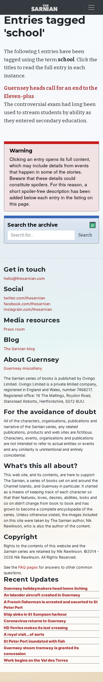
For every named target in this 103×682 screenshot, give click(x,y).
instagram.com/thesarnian (28, 309)
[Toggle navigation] (91, 7)
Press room (14, 329)
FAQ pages (28, 567)
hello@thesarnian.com (24, 278)
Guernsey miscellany (23, 368)
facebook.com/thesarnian (27, 303)
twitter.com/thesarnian (24, 298)
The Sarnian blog (19, 348)
